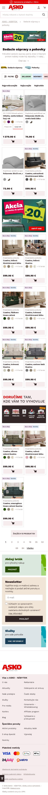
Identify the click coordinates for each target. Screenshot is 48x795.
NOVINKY (37, 76)
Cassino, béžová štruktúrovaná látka (12, 260)
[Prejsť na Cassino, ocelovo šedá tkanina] (35, 352)
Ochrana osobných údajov (11, 774)
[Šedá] (27, 121)
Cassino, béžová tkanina (33, 260)
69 (17, 548)
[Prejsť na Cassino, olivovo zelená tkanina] (13, 439)
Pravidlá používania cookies (12, 779)
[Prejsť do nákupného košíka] (44, 7)
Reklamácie (29, 682)
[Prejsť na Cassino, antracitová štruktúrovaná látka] (35, 161)
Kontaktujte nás (31, 700)
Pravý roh (7, 127)
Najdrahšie (39, 86)
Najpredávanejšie (9, 86)
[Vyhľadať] (44, 14)
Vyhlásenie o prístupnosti (29, 717)
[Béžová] (4, 121)
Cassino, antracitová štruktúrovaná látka (34, 173)
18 (30, 542)
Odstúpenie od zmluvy (34, 688)
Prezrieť (12, 569)
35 (36, 542)
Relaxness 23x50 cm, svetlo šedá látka (36, 116)
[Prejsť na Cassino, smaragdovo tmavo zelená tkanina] (13, 491)
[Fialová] (8, 121)
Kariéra (5, 711)
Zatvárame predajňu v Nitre (26, 2)
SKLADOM (26, 76)
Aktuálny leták (30, 728)
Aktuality (6, 688)
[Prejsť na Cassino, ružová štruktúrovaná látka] (35, 439)
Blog (4, 717)
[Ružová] (27, 457)
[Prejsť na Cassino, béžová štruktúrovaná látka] (13, 248)
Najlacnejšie (25, 86)
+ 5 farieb (19, 122)
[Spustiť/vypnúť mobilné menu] (3, 7)
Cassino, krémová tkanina (11, 364)
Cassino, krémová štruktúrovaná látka (34, 312)
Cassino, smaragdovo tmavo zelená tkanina (12, 503)
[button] (2, 778)
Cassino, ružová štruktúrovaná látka (34, 451)
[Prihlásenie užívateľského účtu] (39, 7)
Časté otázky (29, 694)
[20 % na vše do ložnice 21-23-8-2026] (24, 41)
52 (42, 542)
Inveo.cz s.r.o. (15, 788)
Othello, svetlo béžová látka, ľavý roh (16, 116)
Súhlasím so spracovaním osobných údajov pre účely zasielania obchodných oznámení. (23, 607)
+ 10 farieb (41, 179)
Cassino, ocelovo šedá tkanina (35, 364)
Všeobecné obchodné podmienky (14, 769)
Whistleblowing (29, 774)
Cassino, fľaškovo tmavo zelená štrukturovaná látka (12, 312)
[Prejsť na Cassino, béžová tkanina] (35, 248)
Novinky (5, 740)
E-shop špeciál (8, 734)
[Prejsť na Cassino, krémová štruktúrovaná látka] (35, 300)
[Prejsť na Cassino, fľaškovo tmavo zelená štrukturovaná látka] (13, 300)
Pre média (6, 706)
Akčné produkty (9, 728)
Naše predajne (8, 694)
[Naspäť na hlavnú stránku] (16, 7)
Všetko (30, 548)
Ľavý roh (18, 127)
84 (23, 548)
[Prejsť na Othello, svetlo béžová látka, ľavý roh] (13, 103)
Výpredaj (28, 734)
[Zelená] (4, 318)
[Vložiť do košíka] (13, 141)
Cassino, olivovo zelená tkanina (11, 451)
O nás (4, 682)
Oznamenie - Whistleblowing (30, 705)
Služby (5, 700)
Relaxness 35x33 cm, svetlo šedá (18, 172)
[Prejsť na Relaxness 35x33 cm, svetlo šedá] (13, 161)
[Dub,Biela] (31, 121)
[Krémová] (27, 318)
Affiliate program (31, 711)
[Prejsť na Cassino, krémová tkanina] (13, 352)
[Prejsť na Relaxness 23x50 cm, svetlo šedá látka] (35, 103)
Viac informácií (15, 613)
